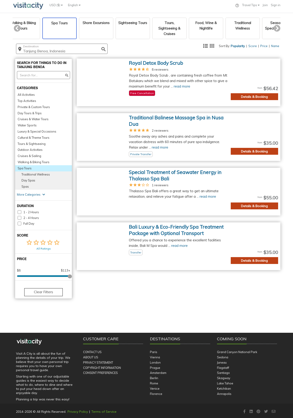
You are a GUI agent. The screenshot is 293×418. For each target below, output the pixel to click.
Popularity (238, 46)
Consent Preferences (100, 373)
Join (265, 5)
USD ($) (55, 5)
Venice (155, 388)
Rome (154, 383)
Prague (155, 368)
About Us (90, 357)
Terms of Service (104, 412)
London (155, 362)
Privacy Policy (78, 412)
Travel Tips (250, 5)
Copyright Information (102, 368)
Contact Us (92, 352)
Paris (153, 352)
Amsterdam (158, 373)
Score (252, 46)
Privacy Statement (98, 362)
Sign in (275, 5)
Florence (156, 394)
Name (275, 46)
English (73, 5)
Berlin (154, 378)
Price (264, 46)
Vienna (155, 357)
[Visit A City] (29, 342)
